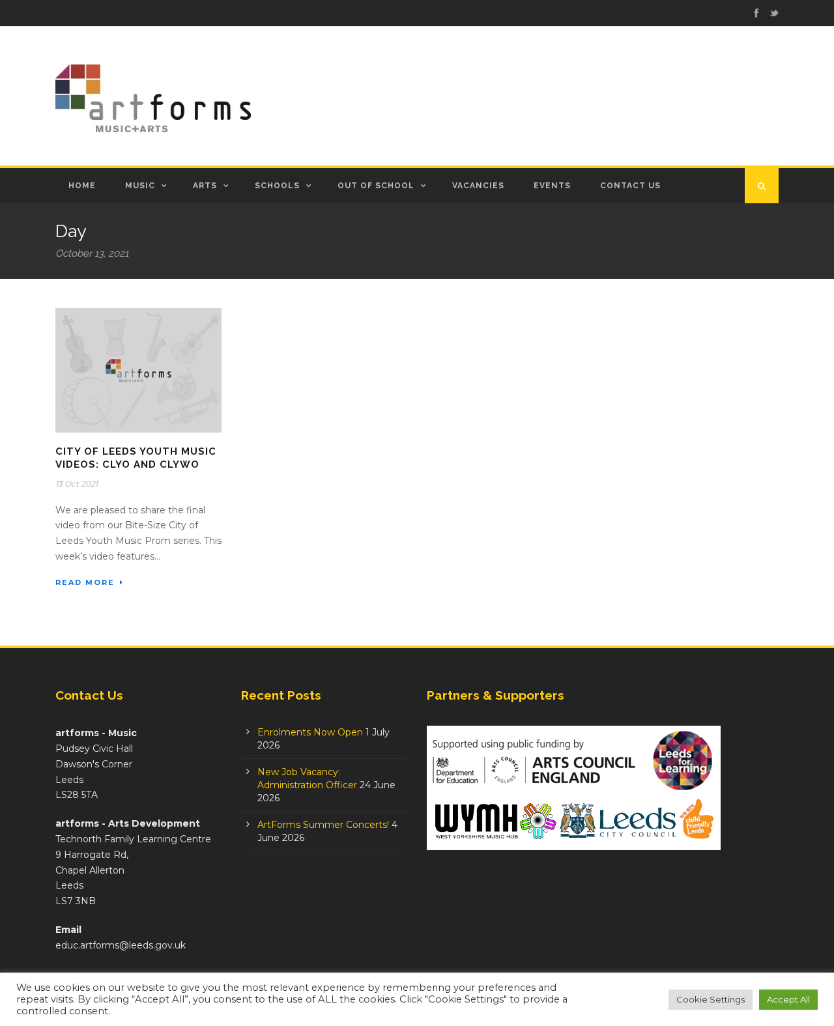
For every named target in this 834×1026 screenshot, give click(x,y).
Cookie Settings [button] (710, 999)
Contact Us (630, 185)
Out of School (376, 185)
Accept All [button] (788, 999)
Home (82, 185)
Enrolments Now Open (310, 732)
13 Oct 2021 (76, 484)
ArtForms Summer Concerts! (323, 825)
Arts (205, 185)
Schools (277, 185)
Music (140, 185)
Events (552, 185)
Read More (85, 582)
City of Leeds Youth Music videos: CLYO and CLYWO (135, 458)
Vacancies (478, 185)
